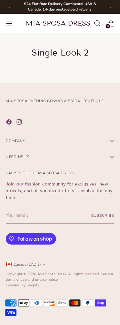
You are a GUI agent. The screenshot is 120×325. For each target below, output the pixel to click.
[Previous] (10, 7)
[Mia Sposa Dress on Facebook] (9, 123)
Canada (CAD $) (27, 264)
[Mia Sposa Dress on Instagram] (20, 123)
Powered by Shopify (22, 285)
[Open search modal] (97, 23)
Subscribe (102, 215)
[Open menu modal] (9, 23)
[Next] (110, 7)
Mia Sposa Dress (52, 273)
